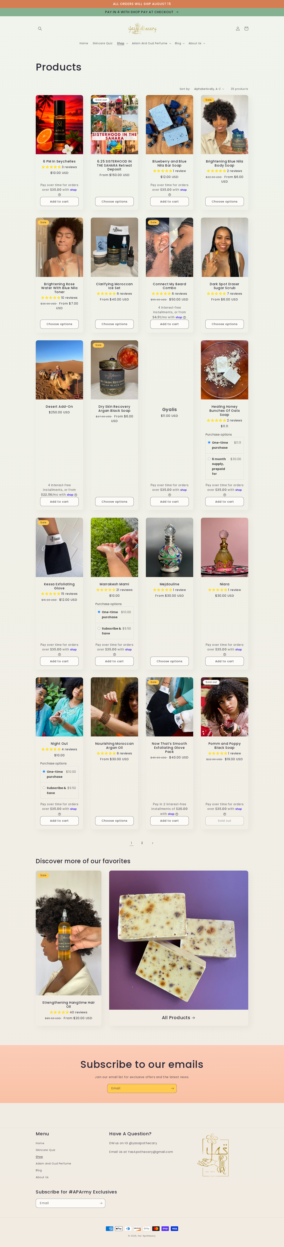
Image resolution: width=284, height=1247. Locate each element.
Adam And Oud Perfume (53, 1163)
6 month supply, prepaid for (219, 466)
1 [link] (131, 843)
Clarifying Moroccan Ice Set (114, 286)
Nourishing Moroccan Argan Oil (114, 746)
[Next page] (152, 843)
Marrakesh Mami (114, 584)
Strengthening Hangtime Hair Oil (68, 1005)
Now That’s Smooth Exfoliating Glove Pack (169, 748)
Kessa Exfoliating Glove (59, 586)
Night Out (59, 744)
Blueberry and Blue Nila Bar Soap (169, 163)
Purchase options (218, 434)
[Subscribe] (172, 1088)
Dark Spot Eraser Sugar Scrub (224, 286)
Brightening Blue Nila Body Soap (224, 163)
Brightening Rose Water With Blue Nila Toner (59, 288)
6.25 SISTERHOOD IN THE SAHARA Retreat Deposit (114, 165)
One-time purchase (220, 445)
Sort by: (185, 89)
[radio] (209, 442)
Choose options (115, 201)
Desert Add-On (59, 407)
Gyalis (169, 409)
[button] (40, 28)
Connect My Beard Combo (169, 286)
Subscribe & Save (111, 631)
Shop (39, 1157)
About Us (42, 1177)
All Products (176, 1018)
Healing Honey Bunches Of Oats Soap (224, 411)
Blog (39, 1170)
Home (40, 1143)
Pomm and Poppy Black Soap (224, 746)
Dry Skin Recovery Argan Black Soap (114, 409)
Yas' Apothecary (147, 1235)
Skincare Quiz (45, 1150)
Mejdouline (169, 584)
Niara (225, 584)
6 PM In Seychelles (59, 161)
